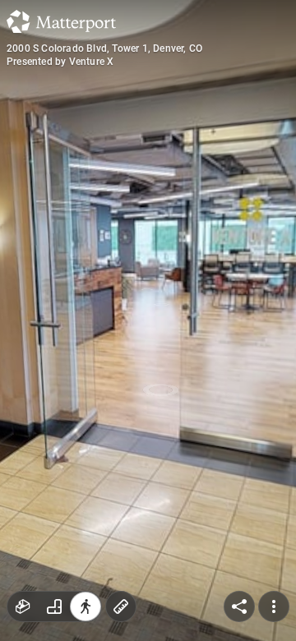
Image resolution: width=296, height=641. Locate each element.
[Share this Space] (239, 606)
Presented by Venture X (60, 61)
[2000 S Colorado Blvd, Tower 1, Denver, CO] (148, 320)
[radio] (23, 606)
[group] (54, 606)
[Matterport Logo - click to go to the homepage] (61, 21)
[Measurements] (120, 606)
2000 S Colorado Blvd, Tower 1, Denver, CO (104, 48)
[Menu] (273, 606)
